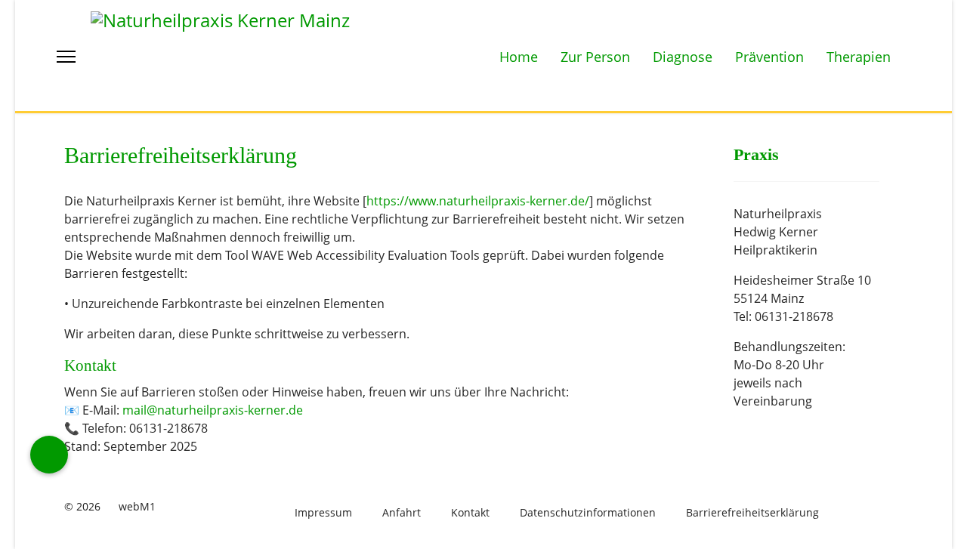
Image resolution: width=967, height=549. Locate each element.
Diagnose (682, 57)
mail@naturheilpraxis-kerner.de (212, 410)
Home (518, 57)
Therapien (858, 57)
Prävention (769, 57)
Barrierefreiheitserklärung (752, 512)
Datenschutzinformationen (588, 512)
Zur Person (595, 57)
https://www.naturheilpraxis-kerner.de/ (477, 201)
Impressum (323, 512)
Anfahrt (401, 512)
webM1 (137, 506)
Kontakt (470, 512)
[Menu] (66, 56)
